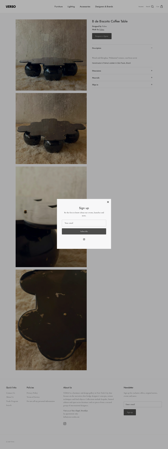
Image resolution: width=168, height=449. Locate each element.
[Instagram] (84, 239)
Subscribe (84, 231)
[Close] (108, 202)
